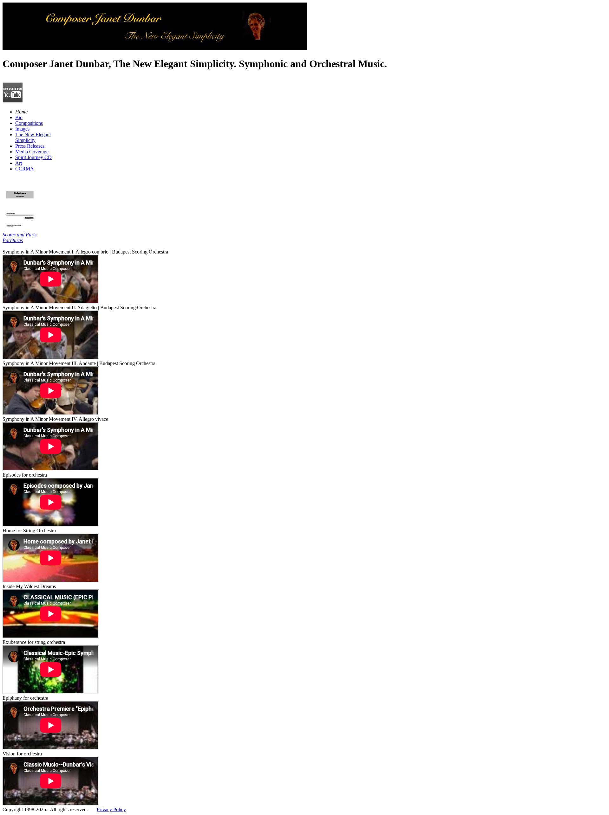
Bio (19, 117)
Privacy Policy (111, 809)
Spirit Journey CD (33, 157)
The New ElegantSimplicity (33, 137)
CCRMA (24, 168)
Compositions (29, 123)
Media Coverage (32, 151)
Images (22, 129)
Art (18, 163)
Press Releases (29, 146)
